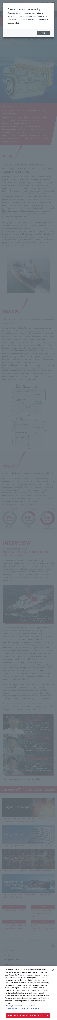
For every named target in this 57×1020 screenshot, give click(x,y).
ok (43, 33)
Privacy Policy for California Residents (23, 1006)
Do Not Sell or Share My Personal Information (28, 1015)
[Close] (53, 970)
